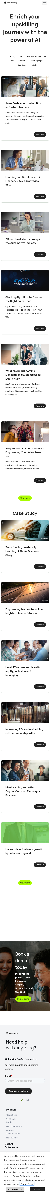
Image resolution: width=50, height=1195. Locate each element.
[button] (44, 3)
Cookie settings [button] (15, 1189)
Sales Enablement (18, 61)
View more (25, 498)
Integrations (11, 1115)
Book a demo (23, 999)
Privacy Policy (27, 1183)
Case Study (22, 65)
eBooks (34, 65)
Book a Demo (12, 1137)
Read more (40, 134)
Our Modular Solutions (11, 1120)
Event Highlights (37, 61)
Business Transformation (36, 56)
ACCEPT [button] (37, 1189)
